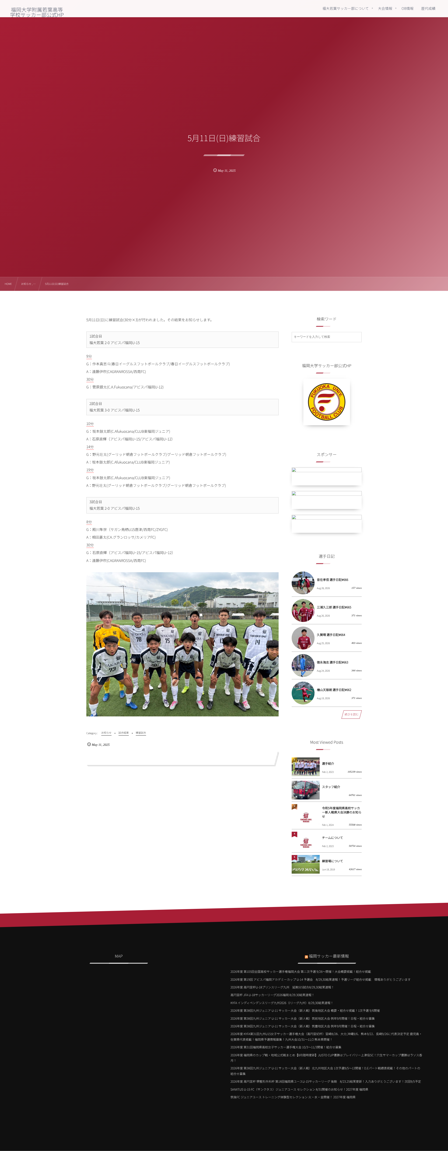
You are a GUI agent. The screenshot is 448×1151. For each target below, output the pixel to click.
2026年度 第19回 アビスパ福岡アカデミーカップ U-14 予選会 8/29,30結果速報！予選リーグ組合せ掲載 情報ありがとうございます (321, 979)
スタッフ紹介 (331, 787)
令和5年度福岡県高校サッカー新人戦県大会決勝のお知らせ (341, 812)
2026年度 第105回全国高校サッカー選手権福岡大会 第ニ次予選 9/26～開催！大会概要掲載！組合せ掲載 (301, 971)
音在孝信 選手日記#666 (332, 579)
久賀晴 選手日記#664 (331, 634)
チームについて (332, 837)
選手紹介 (328, 763)
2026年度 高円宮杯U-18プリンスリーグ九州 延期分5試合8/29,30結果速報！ (282, 987)
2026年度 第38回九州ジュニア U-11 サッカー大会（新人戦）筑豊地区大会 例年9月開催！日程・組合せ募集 (303, 1026)
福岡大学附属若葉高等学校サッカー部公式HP (37, 12)
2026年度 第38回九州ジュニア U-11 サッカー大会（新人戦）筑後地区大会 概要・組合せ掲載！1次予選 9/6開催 (305, 1010)
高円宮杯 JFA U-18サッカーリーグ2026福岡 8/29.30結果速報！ (273, 995)
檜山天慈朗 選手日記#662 (334, 689)
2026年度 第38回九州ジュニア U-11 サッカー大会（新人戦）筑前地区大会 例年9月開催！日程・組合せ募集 (303, 1018)
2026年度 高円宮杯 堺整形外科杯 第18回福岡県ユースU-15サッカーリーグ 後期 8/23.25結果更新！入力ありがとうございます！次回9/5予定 (326, 1081)
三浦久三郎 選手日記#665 (334, 607)
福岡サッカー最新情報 (329, 956)
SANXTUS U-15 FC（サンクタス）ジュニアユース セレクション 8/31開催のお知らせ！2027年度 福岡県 (299, 1089)
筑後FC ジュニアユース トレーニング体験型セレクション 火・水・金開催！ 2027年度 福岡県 (293, 1097)
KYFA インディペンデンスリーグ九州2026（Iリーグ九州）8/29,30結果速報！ (282, 1003)
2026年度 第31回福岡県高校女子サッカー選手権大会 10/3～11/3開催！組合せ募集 (286, 1047)
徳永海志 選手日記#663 (332, 662)
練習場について (332, 861)
